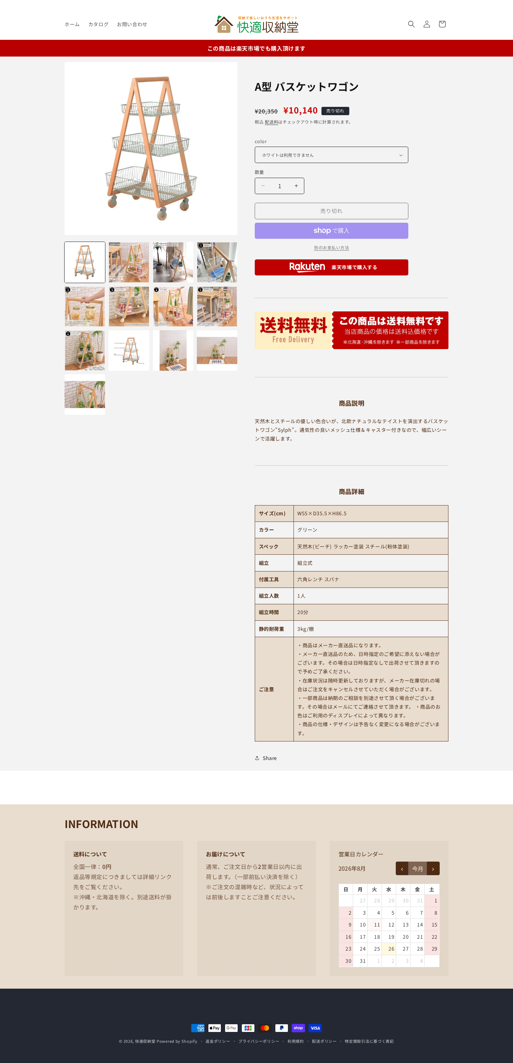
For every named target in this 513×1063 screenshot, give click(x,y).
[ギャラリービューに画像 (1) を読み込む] (85, 262)
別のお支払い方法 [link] (331, 247)
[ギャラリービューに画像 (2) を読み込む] (129, 262)
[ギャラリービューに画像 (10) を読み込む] (129, 350)
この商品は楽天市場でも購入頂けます (256, 48)
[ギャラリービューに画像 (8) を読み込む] (217, 306)
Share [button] (270, 757)
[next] (433, 868)
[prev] (402, 868)
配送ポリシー (324, 1041)
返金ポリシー (218, 1041)
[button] (411, 24)
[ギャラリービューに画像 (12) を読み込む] (217, 350)
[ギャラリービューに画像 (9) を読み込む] (85, 350)
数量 (259, 172)
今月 (417, 868)
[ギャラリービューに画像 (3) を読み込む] (173, 262)
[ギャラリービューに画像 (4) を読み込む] (217, 262)
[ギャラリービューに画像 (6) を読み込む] (129, 306)
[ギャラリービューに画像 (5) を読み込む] (85, 306)
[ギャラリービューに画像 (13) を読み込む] (85, 394)
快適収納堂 (145, 1041)
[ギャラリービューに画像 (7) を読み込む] (173, 306)
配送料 (271, 122)
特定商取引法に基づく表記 (369, 1041)
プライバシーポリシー (258, 1041)
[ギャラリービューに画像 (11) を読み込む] (173, 350)
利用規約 (296, 1041)
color (261, 141)
